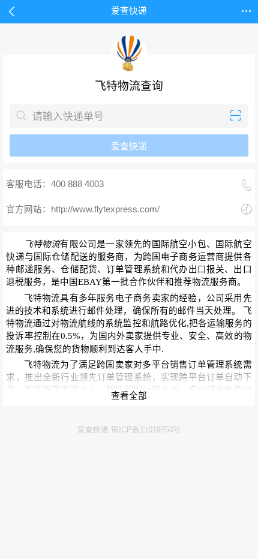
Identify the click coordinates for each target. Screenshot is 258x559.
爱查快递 (129, 146)
